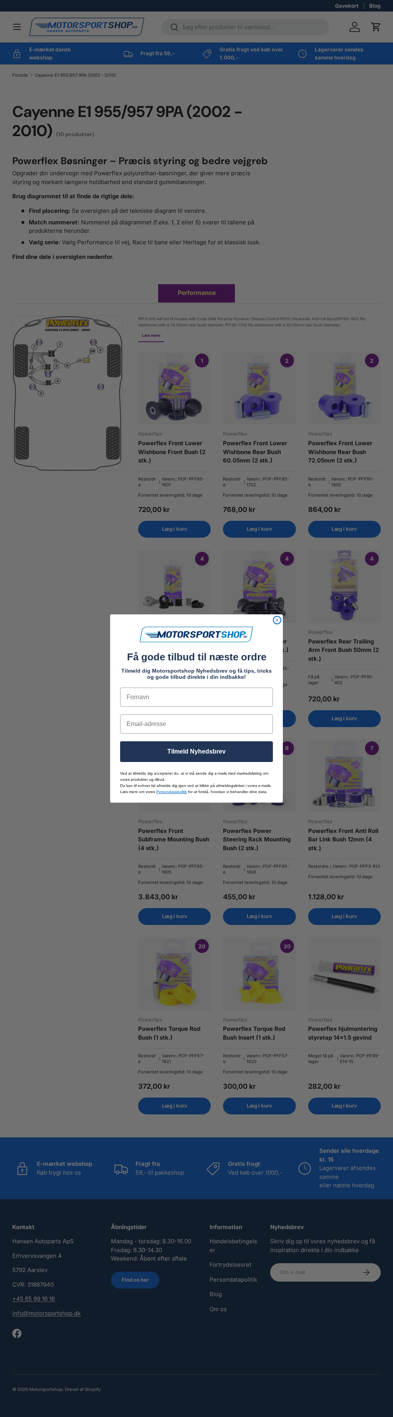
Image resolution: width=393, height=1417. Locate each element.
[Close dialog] (277, 620)
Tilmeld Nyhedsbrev (196, 751)
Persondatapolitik (171, 792)
